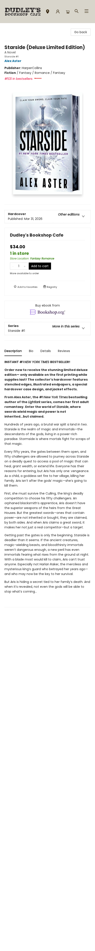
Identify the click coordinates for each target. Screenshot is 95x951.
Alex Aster (12, 61)
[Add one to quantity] (24, 266)
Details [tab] (45, 351)
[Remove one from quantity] (13, 266)
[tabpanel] (47, 483)
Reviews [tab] (64, 351)
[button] (47, 12)
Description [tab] (13, 351)
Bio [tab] (31, 351)
